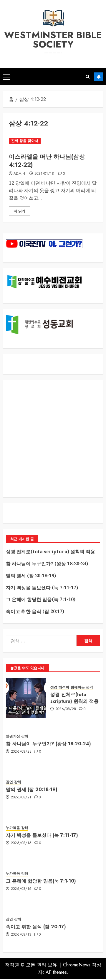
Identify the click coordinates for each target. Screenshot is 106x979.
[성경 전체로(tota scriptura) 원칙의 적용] (26, 698)
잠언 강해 (13, 782)
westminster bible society (53, 39)
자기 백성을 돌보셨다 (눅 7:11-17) (42, 587)
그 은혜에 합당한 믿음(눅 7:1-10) (40, 599)
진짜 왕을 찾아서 (24, 140)
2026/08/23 (21, 751)
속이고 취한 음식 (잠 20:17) (35, 611)
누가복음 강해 (17, 827)
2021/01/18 (44, 174)
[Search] (87, 76)
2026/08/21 (21, 797)
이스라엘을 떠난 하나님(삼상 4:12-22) (47, 160)
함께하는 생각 (82, 687)
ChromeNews (76, 964)
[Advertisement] (53, 438)
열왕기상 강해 (17, 736)
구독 (98, 76)
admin (19, 174)
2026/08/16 (21, 843)
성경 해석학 (59, 687)
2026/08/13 (21, 934)
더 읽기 (19, 211)
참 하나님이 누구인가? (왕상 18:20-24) (47, 563)
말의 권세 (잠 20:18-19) (31, 575)
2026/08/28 (65, 709)
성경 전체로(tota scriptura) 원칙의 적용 (50, 551)
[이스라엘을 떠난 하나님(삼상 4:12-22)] (53, 140)
